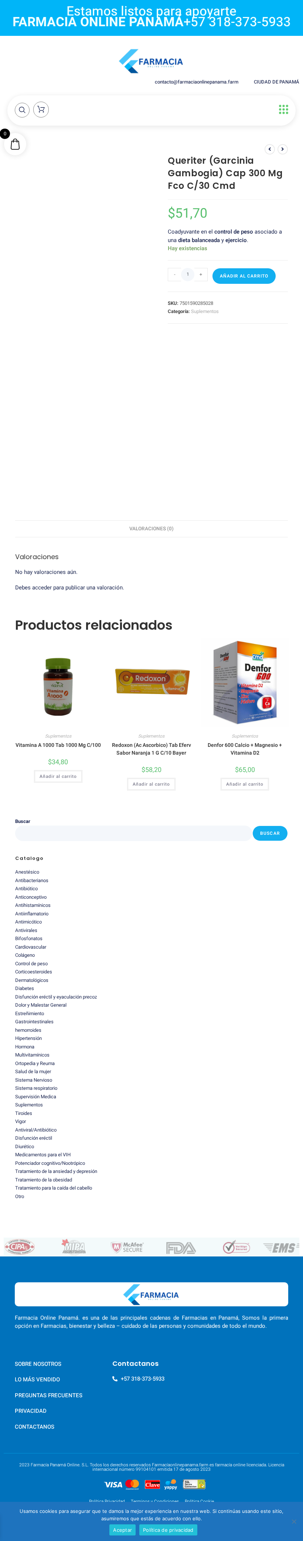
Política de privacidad (168, 1530)
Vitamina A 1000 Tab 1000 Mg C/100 (58, 745)
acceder (42, 588)
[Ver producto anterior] (270, 149)
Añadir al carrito (244, 276)
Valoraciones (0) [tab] (151, 529)
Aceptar (122, 1530)
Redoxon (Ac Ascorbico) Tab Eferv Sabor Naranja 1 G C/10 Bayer (151, 749)
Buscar (22, 821)
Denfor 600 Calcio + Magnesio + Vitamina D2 (245, 749)
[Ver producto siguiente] (283, 149)
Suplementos (205, 311)
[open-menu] (281, 109)
